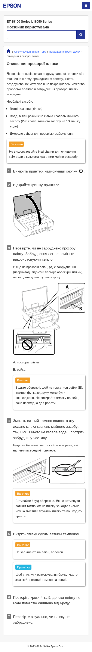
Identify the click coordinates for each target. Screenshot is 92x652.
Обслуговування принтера (30, 51)
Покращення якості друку (64, 51)
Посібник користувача (28, 27)
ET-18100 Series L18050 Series (29, 21)
